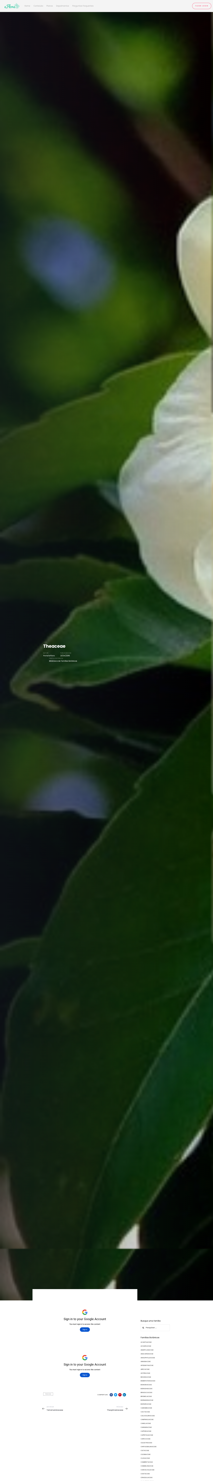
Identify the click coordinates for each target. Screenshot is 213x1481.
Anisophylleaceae (148, 1358)
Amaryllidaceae (147, 1350)
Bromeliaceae (146, 1396)
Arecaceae (145, 1369)
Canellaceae (146, 1423)
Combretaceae (147, 1462)
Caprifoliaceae (147, 1435)
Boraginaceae (146, 1389)
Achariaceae (146, 1346)
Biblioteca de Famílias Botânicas (63, 661)
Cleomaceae (146, 1454)
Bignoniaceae (146, 1385)
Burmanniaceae (147, 1400)
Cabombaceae (146, 1408)
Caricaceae (146, 1439)
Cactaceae (145, 1412)
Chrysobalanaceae (149, 1447)
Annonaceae (146, 1361)
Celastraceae (146, 1443)
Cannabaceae (146, 1427)
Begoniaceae (146, 1377)
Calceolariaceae (148, 1416)
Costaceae (145, 1474)
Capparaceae (146, 1431)
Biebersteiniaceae (148, 1381)
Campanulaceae (147, 1419)
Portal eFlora (49, 655)
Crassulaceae (147, 1477)
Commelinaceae (147, 1466)
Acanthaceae (146, 1342)
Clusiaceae (145, 1458)
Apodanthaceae (147, 1365)
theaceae (48, 1394)
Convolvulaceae (148, 1470)
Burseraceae (146, 1404)
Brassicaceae (146, 1392)
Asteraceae (145, 1373)
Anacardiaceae (147, 1354)
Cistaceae (145, 1450)
